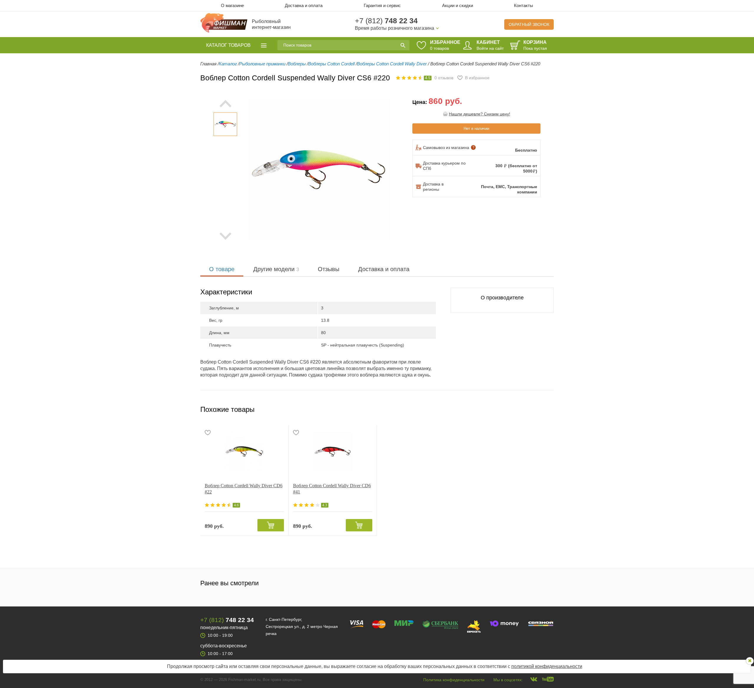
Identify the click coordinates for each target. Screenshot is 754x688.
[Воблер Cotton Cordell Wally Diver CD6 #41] (332, 452)
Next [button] (225, 236)
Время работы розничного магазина (394, 28)
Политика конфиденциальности (454, 679)
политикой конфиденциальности (546, 666)
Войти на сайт (490, 48)
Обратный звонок (529, 24)
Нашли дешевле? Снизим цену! (479, 114)
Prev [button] (225, 104)
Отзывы (328, 269)
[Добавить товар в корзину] (270, 525)
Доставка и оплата (304, 5)
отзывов (443, 77)
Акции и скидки (457, 5)
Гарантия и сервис (382, 5)
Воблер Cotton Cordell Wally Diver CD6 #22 (243, 488)
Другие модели (276, 269)
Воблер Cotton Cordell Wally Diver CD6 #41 (332, 488)
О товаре (221, 269)
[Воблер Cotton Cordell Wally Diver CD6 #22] (244, 452)
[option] (225, 124)
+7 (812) (386, 20)
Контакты (523, 5)
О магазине (232, 5)
